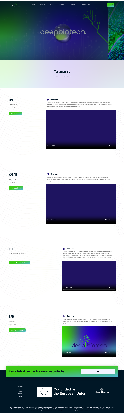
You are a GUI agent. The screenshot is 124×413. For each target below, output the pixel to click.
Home (33, 5)
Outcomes (61, 5)
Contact (20, 396)
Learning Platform (86, 5)
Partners (73, 5)
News (51, 5)
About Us (42, 5)
